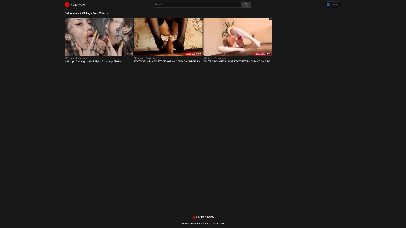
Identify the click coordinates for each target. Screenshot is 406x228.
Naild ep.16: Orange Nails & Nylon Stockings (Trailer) (93, 61)
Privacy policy (199, 223)
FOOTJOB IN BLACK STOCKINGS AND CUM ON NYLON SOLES (169, 61)
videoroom (77, 4)
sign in (185, 223)
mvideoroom (205, 217)
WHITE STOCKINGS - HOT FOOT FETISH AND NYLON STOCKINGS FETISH (245, 61)
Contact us (217, 223)
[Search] (246, 5)
